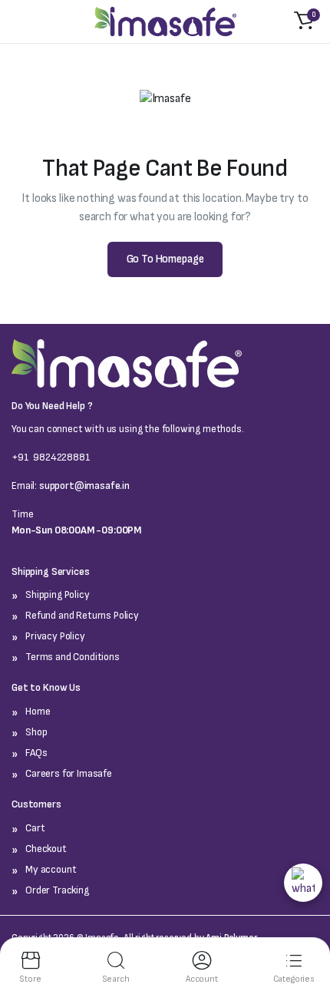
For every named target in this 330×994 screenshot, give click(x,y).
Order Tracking (57, 890)
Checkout (46, 848)
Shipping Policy (57, 594)
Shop (36, 731)
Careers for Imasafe (68, 773)
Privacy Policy (55, 635)
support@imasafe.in (84, 485)
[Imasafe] (165, 22)
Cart (35, 827)
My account (50, 869)
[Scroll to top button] (300, 921)
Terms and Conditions (72, 656)
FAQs (36, 752)
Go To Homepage (165, 259)
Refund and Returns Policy (82, 615)
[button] (303, 21)
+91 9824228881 (51, 457)
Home (37, 711)
